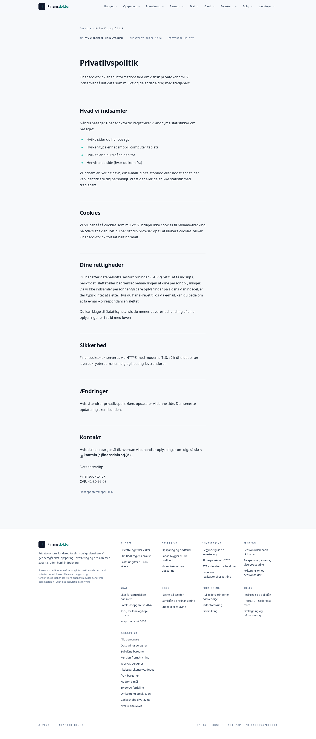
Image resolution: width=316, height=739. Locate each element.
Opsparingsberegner (134, 645)
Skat (192, 6)
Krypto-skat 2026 (131, 706)
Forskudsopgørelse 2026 (136, 605)
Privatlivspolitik (261, 725)
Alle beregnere (130, 639)
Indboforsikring (212, 605)
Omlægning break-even (135, 694)
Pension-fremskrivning (135, 657)
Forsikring (227, 6)
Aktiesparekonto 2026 (216, 560)
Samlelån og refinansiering (178, 601)
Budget (109, 6)
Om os (201, 725)
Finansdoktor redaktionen (103, 38)
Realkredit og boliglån (257, 595)
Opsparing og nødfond (176, 550)
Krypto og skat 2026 (133, 621)
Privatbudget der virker (135, 550)
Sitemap (234, 725)
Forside (85, 28)
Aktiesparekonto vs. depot (137, 669)
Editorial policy (181, 38)
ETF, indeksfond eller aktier (219, 566)
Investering (153, 6)
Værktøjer (265, 6)
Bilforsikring (210, 611)
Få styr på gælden (173, 595)
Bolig (246, 6)
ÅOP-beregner (130, 675)
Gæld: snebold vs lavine (135, 700)
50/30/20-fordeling (132, 688)
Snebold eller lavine (174, 607)
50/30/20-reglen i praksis (136, 556)
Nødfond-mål (129, 681)
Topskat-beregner (132, 663)
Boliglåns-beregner (133, 651)
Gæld (207, 6)
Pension (175, 6)
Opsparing (130, 6)
